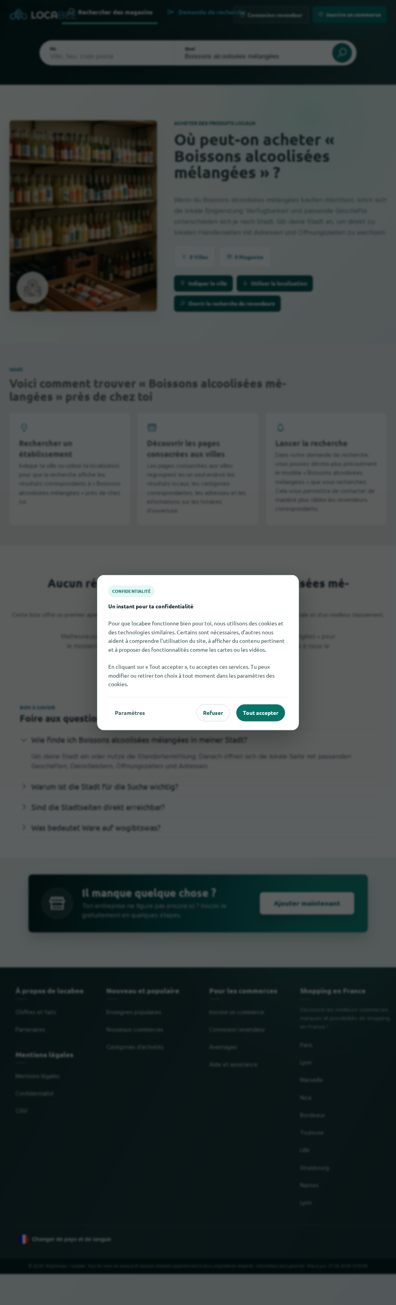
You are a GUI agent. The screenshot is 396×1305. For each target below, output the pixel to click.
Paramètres (130, 712)
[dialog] (198, 652)
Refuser (213, 712)
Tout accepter (260, 712)
